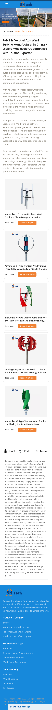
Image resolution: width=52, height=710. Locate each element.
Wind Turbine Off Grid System (17, 636)
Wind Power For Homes (14, 662)
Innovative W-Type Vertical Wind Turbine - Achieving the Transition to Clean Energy (25, 424)
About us (7, 674)
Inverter (6, 622)
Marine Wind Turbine (13, 657)
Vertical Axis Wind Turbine (16, 627)
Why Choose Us (10, 679)
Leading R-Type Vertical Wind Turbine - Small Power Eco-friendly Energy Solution (25, 371)
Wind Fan (7, 648)
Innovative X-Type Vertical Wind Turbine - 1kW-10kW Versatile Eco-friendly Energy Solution (26, 321)
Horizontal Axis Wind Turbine (17, 631)
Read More (9, 222)
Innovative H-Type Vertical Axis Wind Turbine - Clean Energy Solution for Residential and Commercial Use (23, 217)
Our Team (8, 683)
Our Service (8, 688)
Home (10, 31)
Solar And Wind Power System (18, 653)
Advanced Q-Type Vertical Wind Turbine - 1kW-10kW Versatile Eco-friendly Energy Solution (25, 269)
